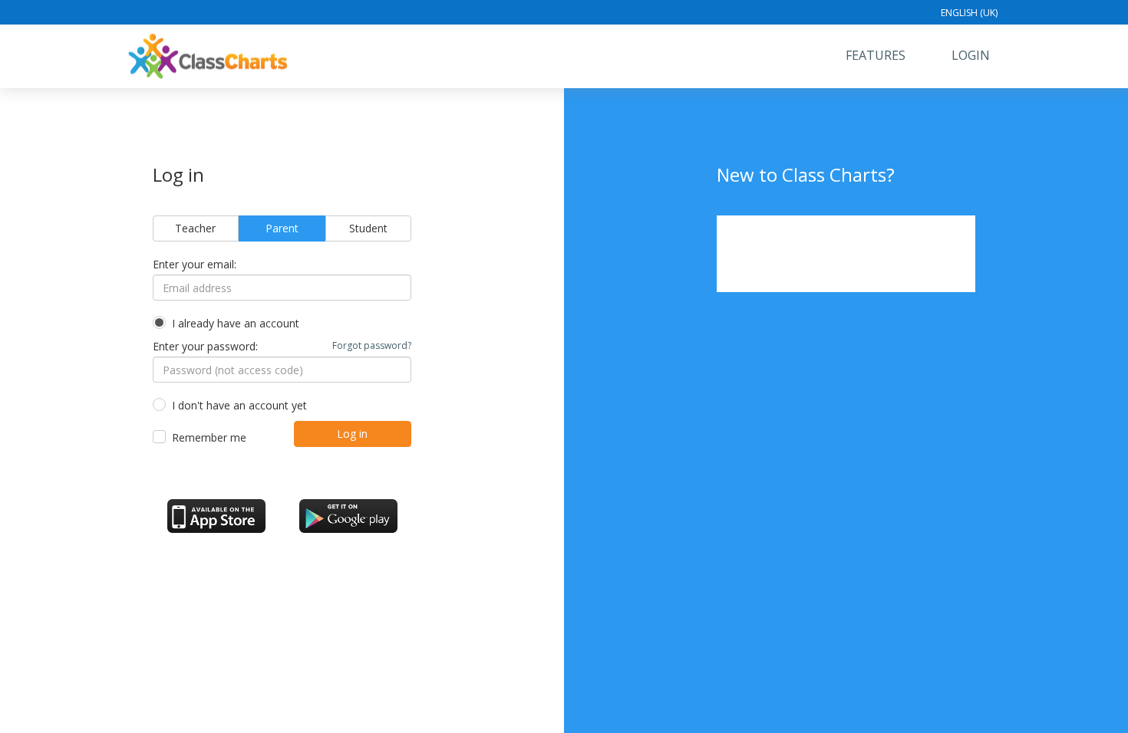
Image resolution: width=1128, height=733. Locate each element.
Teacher (195, 228)
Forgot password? (371, 345)
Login (971, 55)
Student (368, 228)
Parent (282, 228)
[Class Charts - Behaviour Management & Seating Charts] (208, 56)
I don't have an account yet (239, 405)
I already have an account (235, 323)
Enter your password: (282, 346)
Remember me (209, 437)
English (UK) (969, 12)
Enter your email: (194, 264)
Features (875, 55)
